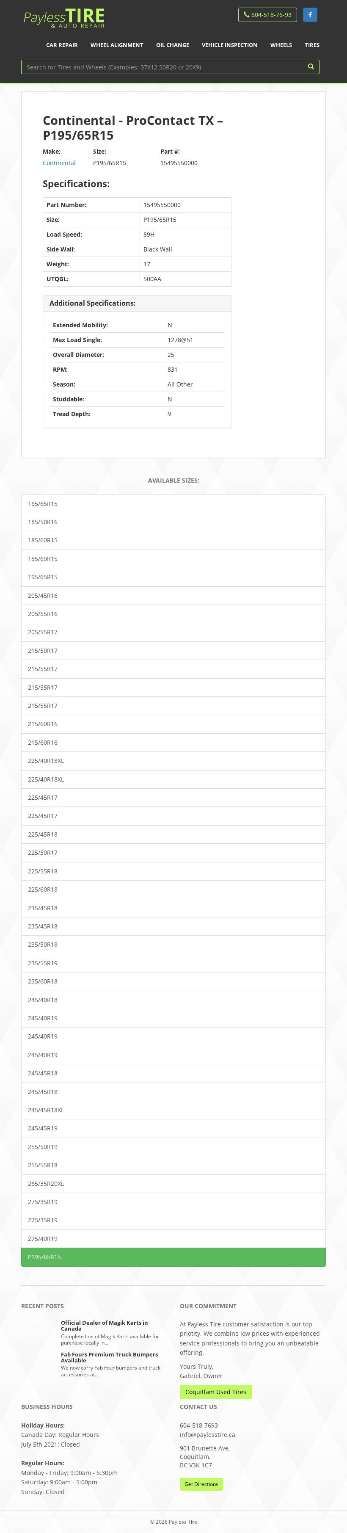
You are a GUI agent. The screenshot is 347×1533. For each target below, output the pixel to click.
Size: (99, 151)
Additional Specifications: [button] (93, 303)
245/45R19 (43, 1128)
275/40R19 (43, 1239)
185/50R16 (43, 522)
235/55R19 (43, 963)
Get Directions (201, 1484)
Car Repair (62, 45)
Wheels (281, 45)
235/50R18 (43, 944)
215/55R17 (43, 669)
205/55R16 (43, 614)
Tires (312, 45)
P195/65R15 (44, 1257)
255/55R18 (43, 1165)
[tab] (137, 304)
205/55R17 (43, 632)
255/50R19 (43, 1147)
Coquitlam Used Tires (215, 1392)
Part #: (170, 151)
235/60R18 (43, 981)
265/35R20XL (46, 1183)
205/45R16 (43, 595)
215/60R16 (43, 724)
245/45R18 (43, 1073)
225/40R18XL (46, 761)
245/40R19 (43, 1018)
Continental (59, 163)
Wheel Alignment (117, 45)
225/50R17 (43, 852)
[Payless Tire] (64, 15)
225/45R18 (43, 834)
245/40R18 (43, 1000)
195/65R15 (43, 577)
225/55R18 (43, 871)
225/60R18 (43, 889)
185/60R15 (43, 540)
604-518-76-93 (271, 15)
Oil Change (172, 45)
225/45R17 (43, 797)
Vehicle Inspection (230, 45)
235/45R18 (43, 908)
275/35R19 (43, 1202)
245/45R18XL (46, 1110)
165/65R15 (43, 504)
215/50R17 (43, 650)
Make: (52, 151)
